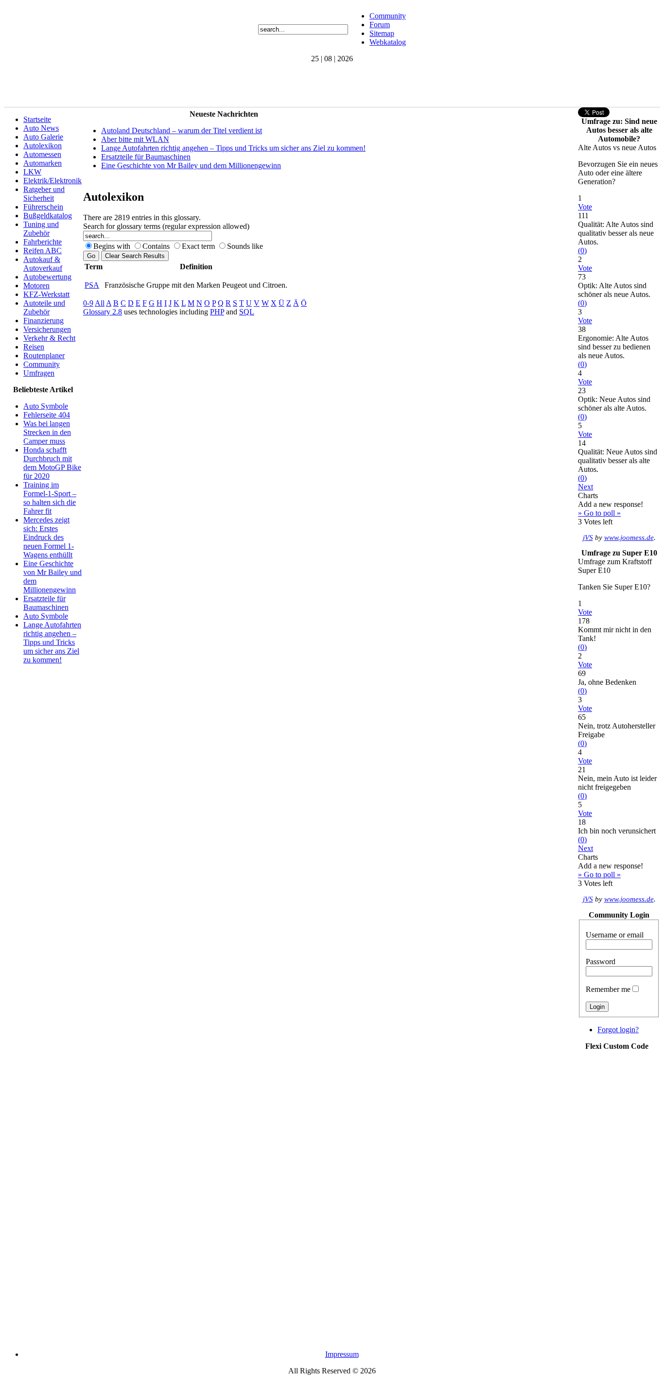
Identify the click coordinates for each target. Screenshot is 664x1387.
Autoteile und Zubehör (44, 307)
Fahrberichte (42, 242)
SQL (246, 312)
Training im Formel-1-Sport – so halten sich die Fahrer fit (49, 498)
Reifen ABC (42, 250)
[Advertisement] (181, 85)
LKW (32, 172)
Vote (585, 207)
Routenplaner (44, 355)
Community (387, 16)
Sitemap (381, 33)
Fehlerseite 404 (46, 415)
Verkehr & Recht (49, 338)
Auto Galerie (43, 137)
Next (585, 487)
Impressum (342, 1354)
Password (600, 961)
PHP (217, 312)
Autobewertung (47, 277)
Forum (379, 24)
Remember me (608, 989)
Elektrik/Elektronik (52, 180)
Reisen (33, 347)
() (582, 250)
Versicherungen (47, 329)
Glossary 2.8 (102, 312)
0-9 (88, 303)
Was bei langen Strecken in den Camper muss (47, 432)
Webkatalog (387, 42)
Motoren (36, 285)
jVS (588, 537)
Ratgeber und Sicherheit (44, 193)
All (100, 303)
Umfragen (38, 373)
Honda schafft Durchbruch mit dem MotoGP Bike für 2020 (52, 463)
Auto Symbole (45, 406)
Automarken (42, 163)
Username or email (615, 935)
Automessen (42, 154)
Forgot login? (618, 1029)
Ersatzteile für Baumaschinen (46, 602)
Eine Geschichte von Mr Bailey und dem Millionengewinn (191, 165)
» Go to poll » (599, 513)
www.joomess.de (629, 537)
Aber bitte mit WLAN (135, 139)
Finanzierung (43, 320)
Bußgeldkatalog (47, 215)
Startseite (37, 119)
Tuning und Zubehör (41, 228)
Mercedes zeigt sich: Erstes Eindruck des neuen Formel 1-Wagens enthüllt (48, 537)
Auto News (41, 128)
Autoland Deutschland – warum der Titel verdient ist (181, 130)
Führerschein (43, 207)
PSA (92, 285)
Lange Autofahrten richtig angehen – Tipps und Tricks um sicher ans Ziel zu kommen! (52, 642)
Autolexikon (42, 145)
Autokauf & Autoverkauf (42, 263)
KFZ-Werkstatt (46, 294)
